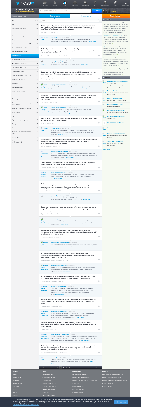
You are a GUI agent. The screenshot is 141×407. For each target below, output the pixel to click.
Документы (75, 5)
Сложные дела (25, 112)
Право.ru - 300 (45, 5)
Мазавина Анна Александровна (60, 242)
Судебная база (85, 5)
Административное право (25, 28)
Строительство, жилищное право (25, 120)
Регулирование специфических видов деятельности (25, 103)
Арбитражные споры (25, 32)
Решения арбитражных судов (80, 377)
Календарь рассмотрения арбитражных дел (84, 380)
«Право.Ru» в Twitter (107, 383)
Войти (115, 5)
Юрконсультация (105, 5)
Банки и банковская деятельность (25, 36)
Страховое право (25, 116)
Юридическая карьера (48, 389)
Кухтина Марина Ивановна (58, 286)
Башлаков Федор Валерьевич (116, 110)
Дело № (15, 392)
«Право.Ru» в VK (107, 386)
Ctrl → (96, 368)
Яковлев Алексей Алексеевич (116, 128)
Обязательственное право (25, 79)
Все (25, 20)
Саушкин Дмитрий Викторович (116, 133)
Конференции (55, 5)
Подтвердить (121, 402)
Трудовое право (25, 128)
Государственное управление (25, 40)
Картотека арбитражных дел (80, 374)
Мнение (15, 389)
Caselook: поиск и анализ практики (111, 377)
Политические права (25, 87)
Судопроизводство (25, 124)
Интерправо (16, 380)
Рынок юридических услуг (49, 383)
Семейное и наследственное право (25, 108)
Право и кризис (25, 95)
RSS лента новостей (78, 389)
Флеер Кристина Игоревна (58, 61)
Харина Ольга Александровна (116, 141)
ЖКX (65, 5)
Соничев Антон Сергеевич (114, 98)
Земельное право (25, 55)
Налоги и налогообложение (25, 63)
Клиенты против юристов (49, 386)
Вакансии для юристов (78, 392)
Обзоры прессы (17, 377)
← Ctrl (42, 368)
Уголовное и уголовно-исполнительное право (25, 132)
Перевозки (25, 83)
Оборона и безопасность (25, 67)
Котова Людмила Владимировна (60, 334)
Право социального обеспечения (25, 99)
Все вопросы (86, 16)
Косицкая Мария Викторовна (59, 265)
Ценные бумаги (25, 137)
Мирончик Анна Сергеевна (114, 91)
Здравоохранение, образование (25, 51)
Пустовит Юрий (55, 37)
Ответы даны (55, 16)
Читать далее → (85, 64)
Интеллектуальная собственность (25, 59)
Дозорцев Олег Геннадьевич (115, 122)
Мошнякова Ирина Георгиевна (59, 151)
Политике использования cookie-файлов (26, 404)
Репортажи (16, 386)
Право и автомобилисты (25, 91)
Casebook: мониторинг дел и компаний (113, 374)
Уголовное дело (46, 380)
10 (72, 368)
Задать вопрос (116, 16)
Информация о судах (78, 386)
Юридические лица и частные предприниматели (25, 141)
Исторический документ (49, 395)
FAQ (25, 24)
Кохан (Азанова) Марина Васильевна (117, 81)
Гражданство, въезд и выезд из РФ (25, 44)
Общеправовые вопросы (25, 71)
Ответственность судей (48, 377)
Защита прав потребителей (25, 47)
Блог (95, 5)
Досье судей (75, 383)
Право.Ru (24, 3)
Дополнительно (125, 5)
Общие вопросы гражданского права (25, 75)
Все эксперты (106, 149)
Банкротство (45, 392)
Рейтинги (15, 395)
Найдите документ (25, 10)
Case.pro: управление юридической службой (114, 380)
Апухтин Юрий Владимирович (116, 116)
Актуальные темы (17, 383)
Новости (15, 374)
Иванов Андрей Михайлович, (59, 84)
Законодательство (47, 374)
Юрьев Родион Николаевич (115, 104)
